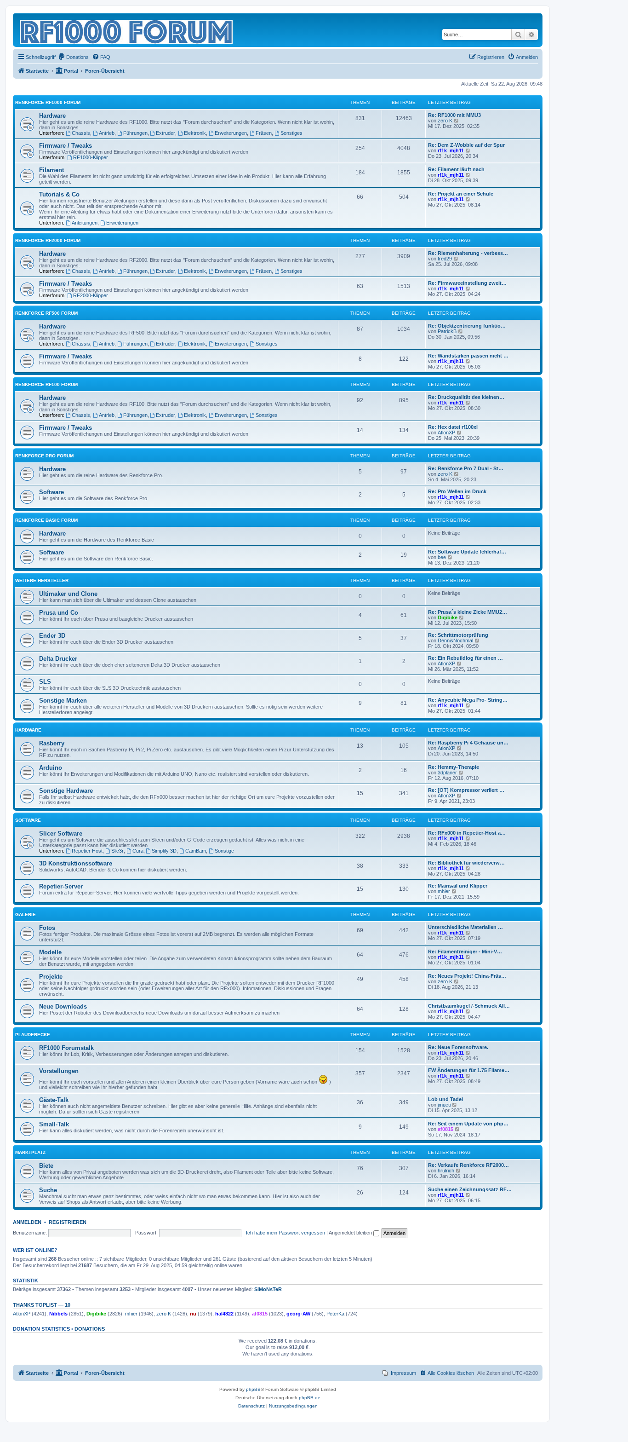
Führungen (135, 133)
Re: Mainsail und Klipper (457, 885)
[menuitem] (73, 57)
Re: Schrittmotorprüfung (458, 635)
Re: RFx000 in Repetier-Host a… (467, 833)
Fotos (47, 927)
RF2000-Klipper (90, 295)
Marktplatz (30, 1152)
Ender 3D (52, 635)
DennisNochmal (455, 640)
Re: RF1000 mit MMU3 (454, 115)
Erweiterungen (231, 133)
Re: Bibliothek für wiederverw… (466, 862)
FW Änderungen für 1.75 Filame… (468, 1070)
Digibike (447, 617)
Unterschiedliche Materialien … (465, 927)
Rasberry (51, 743)
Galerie (25, 914)
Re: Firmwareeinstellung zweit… (467, 283)
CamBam (195, 851)
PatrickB (447, 331)
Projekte (51, 976)
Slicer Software (60, 833)
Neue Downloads (63, 1006)
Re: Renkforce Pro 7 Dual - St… (465, 468)
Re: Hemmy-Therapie (453, 767)
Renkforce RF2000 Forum (47, 240)
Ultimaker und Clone (68, 593)
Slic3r (117, 851)
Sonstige (224, 851)
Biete (46, 1165)
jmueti (444, 1104)
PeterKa (335, 1313)
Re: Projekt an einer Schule (460, 193)
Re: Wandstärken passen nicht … (468, 355)
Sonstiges (291, 133)
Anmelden (27, 1222)
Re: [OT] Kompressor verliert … (466, 790)
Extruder (165, 133)
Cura (137, 851)
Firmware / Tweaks (65, 145)
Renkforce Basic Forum (46, 520)
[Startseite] (127, 30)
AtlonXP (446, 432)
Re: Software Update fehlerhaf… (467, 551)
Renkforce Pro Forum (44, 455)
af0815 (445, 1129)
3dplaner (447, 772)
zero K (445, 120)
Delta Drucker (58, 658)
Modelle (50, 952)
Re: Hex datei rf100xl (453, 427)
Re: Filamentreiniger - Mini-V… (465, 951)
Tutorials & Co (59, 194)
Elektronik (195, 133)
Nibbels (58, 1313)
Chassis (81, 133)
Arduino (50, 767)
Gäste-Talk (54, 1099)
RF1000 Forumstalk (66, 1047)
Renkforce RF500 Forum (46, 313)
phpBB (253, 1389)
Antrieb (106, 133)
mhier (444, 891)
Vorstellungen (59, 1070)
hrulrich (446, 1170)
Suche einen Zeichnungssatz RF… (470, 1189)
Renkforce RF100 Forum (46, 384)
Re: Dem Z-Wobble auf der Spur (466, 145)
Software (51, 492)
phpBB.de (309, 1397)
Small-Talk (54, 1124)
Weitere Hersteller (42, 580)
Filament (51, 170)
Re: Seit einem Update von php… (468, 1123)
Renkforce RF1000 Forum (47, 102)
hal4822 (224, 1313)
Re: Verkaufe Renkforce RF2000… (468, 1165)
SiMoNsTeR (268, 1289)
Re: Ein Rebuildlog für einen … (465, 658)
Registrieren (67, 1222)
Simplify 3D (164, 851)
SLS (45, 681)
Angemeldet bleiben (351, 1232)
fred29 (445, 258)
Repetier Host (87, 851)
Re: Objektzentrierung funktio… (467, 326)
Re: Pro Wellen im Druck (457, 491)
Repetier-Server (61, 886)
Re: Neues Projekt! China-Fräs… (467, 976)
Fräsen (264, 133)
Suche (48, 1190)
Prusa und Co (58, 612)
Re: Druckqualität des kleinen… (466, 397)
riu (193, 1313)
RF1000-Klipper (90, 157)
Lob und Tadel (445, 1099)
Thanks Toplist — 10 (41, 1305)
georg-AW (298, 1313)
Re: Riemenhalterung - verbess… (468, 253)
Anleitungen (84, 222)
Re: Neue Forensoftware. (458, 1047)
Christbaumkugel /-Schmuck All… (469, 1006)
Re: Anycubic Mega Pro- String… (468, 700)
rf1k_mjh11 (451, 150)
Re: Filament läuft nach (456, 169)
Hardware (52, 115)
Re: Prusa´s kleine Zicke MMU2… (467, 612)
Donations (89, 1329)
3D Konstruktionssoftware (75, 863)
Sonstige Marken (63, 700)
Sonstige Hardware (66, 790)
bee (442, 557)
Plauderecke (32, 1034)
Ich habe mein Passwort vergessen (285, 1232)
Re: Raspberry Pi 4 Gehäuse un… (468, 742)
